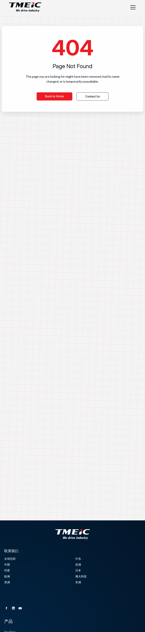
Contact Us (92, 96)
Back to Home (54, 96)
